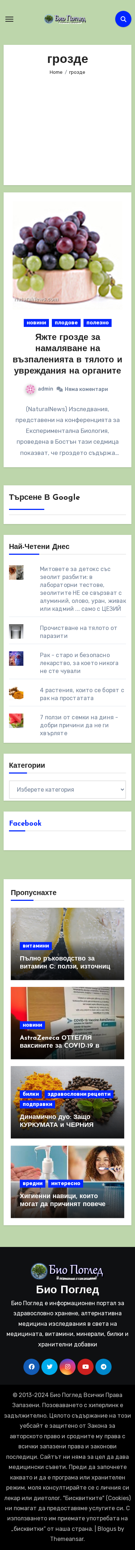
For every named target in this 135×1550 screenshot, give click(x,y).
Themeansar (67, 1539)
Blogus (107, 1528)
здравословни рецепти (79, 1094)
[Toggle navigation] (9, 19)
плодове (66, 323)
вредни (32, 1183)
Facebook (25, 823)
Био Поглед (67, 1290)
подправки (37, 1104)
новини (36, 323)
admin (45, 389)
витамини (36, 946)
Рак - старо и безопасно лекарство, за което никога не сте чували (79, 663)
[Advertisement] (69, 125)
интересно (65, 1183)
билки (31, 1094)
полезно (97, 323)
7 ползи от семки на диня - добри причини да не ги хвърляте (79, 725)
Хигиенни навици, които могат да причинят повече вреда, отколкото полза (62, 1204)
